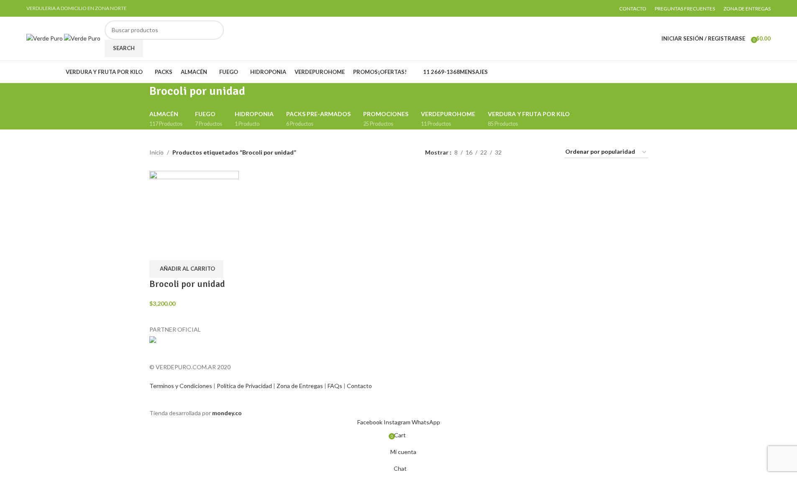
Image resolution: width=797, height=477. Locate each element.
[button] (186, 269)
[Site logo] (45, 37)
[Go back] (138, 95)
